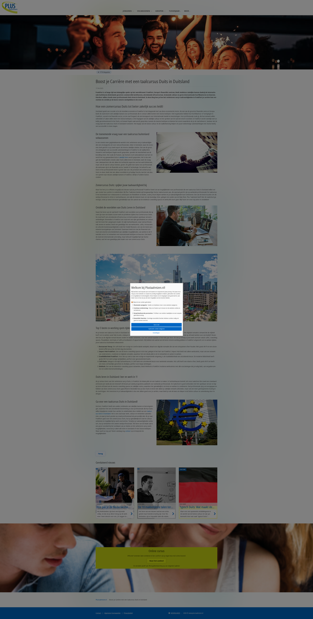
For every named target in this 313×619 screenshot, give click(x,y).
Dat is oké (156, 325)
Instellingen (156, 333)
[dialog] (156, 309)
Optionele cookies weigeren (156, 329)
